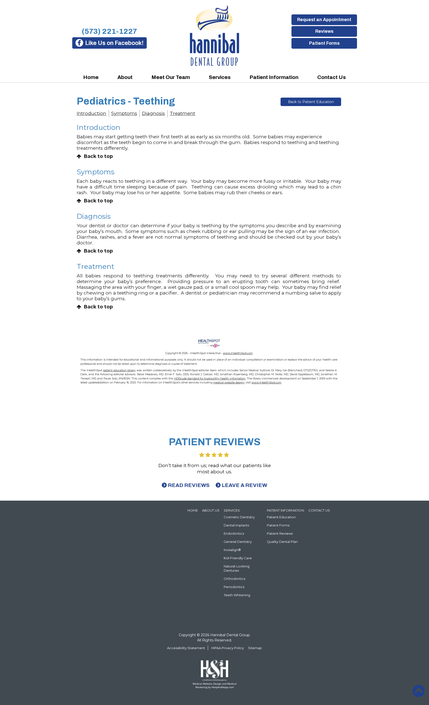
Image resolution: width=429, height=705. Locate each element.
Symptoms (124, 113)
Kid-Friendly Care (238, 558)
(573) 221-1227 (109, 31)
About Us (210, 510)
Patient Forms (324, 43)
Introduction (91, 113)
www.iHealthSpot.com (238, 353)
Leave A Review (244, 485)
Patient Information (274, 77)
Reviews (324, 31)
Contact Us (331, 77)
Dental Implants (236, 525)
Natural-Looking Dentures (237, 568)
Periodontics (234, 587)
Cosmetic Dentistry (239, 517)
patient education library (119, 370)
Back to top (98, 156)
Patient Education (281, 517)
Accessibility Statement (186, 648)
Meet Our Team (170, 77)
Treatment (182, 113)
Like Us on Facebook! (114, 43)
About (125, 77)
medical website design (228, 382)
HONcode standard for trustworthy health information (210, 378)
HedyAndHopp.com (223, 687)
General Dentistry (238, 542)
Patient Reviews (280, 533)
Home (91, 77)
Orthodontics (234, 579)
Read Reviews (189, 485)
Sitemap (255, 648)
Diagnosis (153, 113)
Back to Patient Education (311, 102)
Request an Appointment (324, 19)
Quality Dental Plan (282, 542)
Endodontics (234, 533)
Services (220, 77)
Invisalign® (232, 550)
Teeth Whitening (237, 595)
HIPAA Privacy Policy (227, 648)
